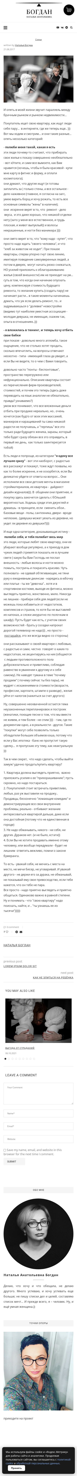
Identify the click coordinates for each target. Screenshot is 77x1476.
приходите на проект (18, 1418)
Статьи (38, 39)
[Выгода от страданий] (38, 1021)
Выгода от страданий (20, 1048)
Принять (16, 1468)
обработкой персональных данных (37, 1463)
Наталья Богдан (24, 45)
